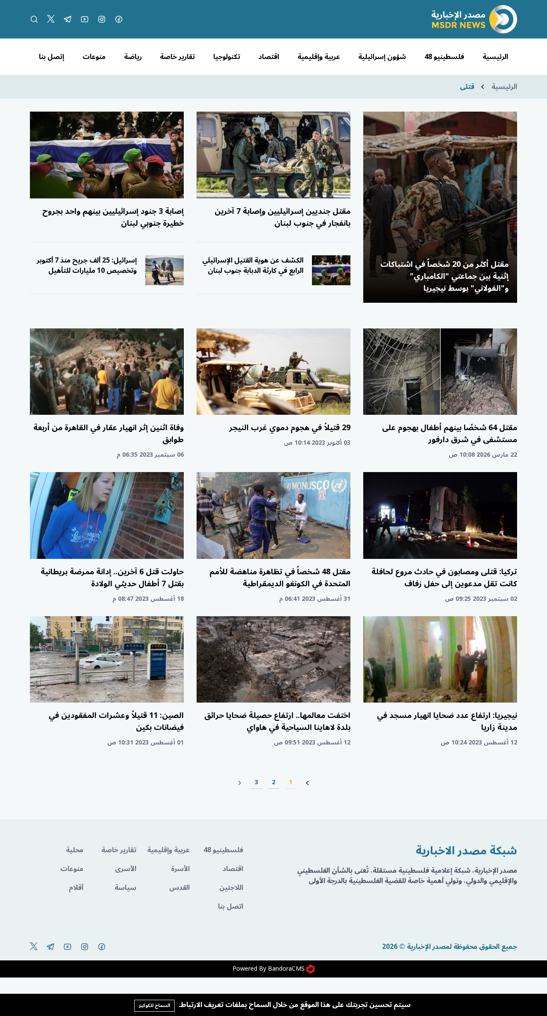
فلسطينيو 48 (444, 57)
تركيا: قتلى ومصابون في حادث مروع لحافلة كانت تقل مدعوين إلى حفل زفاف (444, 578)
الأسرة (180, 869)
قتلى (467, 87)
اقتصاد (269, 57)
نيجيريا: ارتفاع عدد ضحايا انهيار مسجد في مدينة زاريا (447, 721)
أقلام (76, 888)
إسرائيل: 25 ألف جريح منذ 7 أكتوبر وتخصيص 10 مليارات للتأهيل (87, 265)
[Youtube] (84, 19)
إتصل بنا (51, 57)
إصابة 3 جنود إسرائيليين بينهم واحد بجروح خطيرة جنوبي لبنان (113, 217)
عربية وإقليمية (318, 57)
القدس (179, 888)
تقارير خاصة (177, 57)
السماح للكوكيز (154, 1005)
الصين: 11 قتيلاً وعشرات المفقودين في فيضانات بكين (116, 721)
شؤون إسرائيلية (382, 57)
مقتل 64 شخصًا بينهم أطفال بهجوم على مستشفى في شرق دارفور (449, 433)
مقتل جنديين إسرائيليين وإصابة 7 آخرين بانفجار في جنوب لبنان (282, 217)
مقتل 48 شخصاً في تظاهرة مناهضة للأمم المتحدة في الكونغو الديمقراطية (279, 578)
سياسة (125, 888)
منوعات (94, 57)
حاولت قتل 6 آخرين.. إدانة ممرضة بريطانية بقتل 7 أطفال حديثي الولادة (112, 578)
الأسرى (125, 869)
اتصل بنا (230, 906)
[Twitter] (51, 19)
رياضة (133, 57)
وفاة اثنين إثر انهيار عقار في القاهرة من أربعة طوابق (108, 433)
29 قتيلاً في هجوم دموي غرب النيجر (289, 427)
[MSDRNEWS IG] (101, 19)
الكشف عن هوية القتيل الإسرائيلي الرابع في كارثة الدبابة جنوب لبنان (252, 265)
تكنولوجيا (226, 57)
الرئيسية (495, 57)
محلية (74, 850)
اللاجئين (231, 888)
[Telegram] (67, 19)
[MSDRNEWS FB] (119, 19)
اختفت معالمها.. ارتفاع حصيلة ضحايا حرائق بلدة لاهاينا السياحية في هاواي (277, 721)
